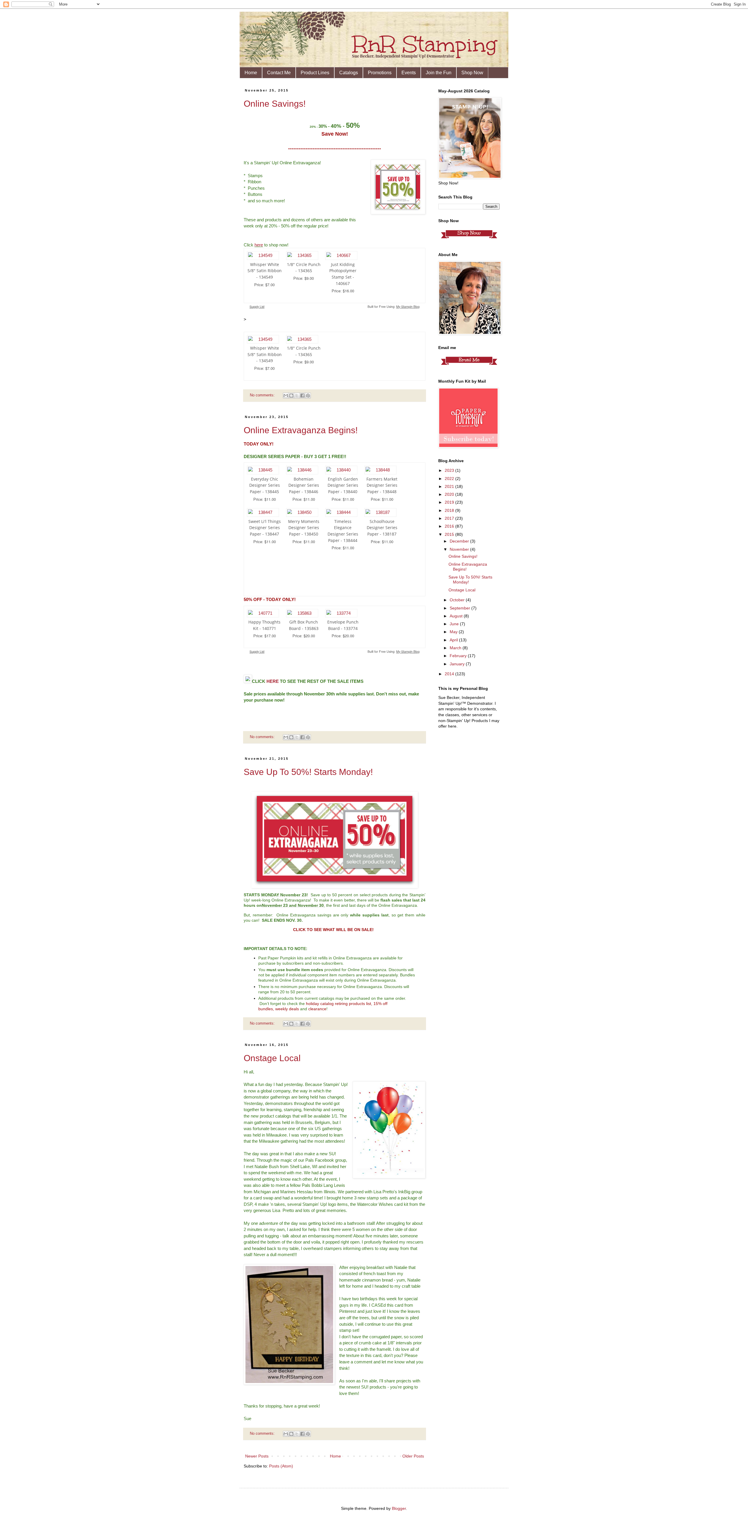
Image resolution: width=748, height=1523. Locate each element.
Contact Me (279, 72)
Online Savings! (275, 103)
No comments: (263, 395)
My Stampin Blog (408, 306)
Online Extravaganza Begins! (301, 430)
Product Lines (315, 72)
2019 (450, 502)
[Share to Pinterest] (308, 395)
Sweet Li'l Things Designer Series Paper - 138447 (264, 528)
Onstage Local (272, 1058)
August (457, 616)
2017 (450, 518)
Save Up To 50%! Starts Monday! (308, 772)
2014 (450, 673)
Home (251, 72)
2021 (450, 486)
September (460, 608)
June (455, 623)
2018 (450, 510)
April (454, 640)
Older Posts (413, 1456)
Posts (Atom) (281, 1466)
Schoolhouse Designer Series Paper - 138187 (382, 528)
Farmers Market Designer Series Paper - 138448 (381, 485)
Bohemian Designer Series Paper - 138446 (303, 485)
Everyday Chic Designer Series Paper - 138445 (264, 485)
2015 (450, 534)
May (454, 631)
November (460, 549)
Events (408, 72)
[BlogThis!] (291, 395)
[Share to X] (297, 395)
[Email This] (286, 395)
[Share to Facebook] (302, 395)
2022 (450, 478)
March (456, 647)
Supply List (257, 306)
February (459, 655)
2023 (450, 470)
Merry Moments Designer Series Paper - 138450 (303, 528)
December (460, 541)
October (458, 600)
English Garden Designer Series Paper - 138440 (343, 485)
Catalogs (348, 72)
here (258, 244)
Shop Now (472, 72)
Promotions (380, 72)
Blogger (399, 1508)
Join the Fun (438, 72)
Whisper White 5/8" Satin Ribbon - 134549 (264, 271)
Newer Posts (257, 1456)
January (458, 664)
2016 (450, 526)
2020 (450, 494)
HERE (272, 681)
